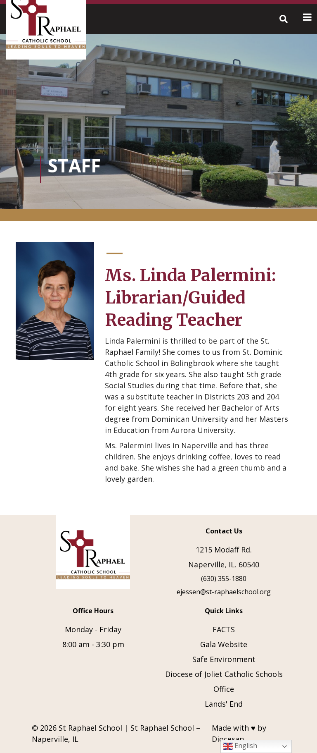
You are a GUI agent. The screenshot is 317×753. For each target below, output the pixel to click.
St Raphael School (90, 728)
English (245, 745)
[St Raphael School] (93, 554)
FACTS (224, 629)
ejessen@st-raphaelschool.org (224, 591)
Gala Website (223, 644)
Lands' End (224, 704)
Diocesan (228, 739)
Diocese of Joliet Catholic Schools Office (224, 681)
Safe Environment (223, 659)
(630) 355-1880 (223, 578)
